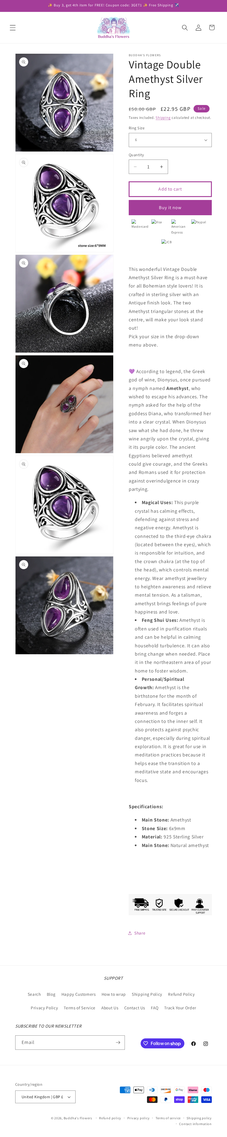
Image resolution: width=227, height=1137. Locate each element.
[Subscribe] (118, 1042)
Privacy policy (138, 1118)
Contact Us (134, 1007)
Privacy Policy (44, 1007)
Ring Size (137, 127)
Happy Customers (78, 994)
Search (34, 994)
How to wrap (114, 994)
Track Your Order (180, 1007)
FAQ (154, 1007)
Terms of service (168, 1118)
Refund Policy (181, 994)
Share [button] (139, 933)
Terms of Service (80, 1007)
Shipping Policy (147, 994)
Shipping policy (199, 1118)
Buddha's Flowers (78, 1118)
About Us (109, 1007)
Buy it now (170, 207)
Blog (51, 994)
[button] (12, 27)
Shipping (163, 117)
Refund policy (110, 1118)
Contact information (195, 1124)
